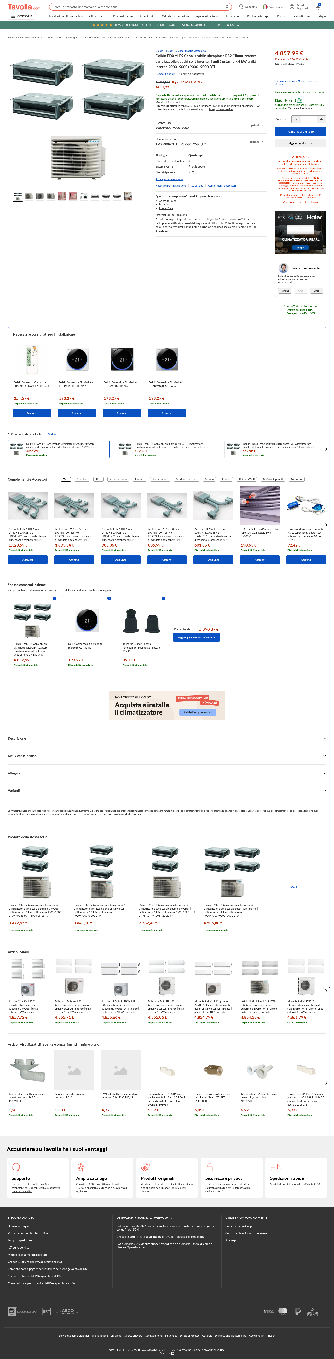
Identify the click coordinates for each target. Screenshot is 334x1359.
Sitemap (230, 1240)
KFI (172, 1353)
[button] (326, 449)
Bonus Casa (166, 208)
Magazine (324, 16)
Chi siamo (116, 1335)
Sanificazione (160, 479)
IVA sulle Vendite (18, 1247)
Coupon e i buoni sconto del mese (246, 1233)
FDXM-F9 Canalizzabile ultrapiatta (186, 50)
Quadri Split (71, 37)
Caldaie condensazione (175, 16)
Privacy (271, 1335)
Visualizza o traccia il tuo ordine (28, 1233)
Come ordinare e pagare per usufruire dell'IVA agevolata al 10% (48, 1269)
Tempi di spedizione (20, 1240)
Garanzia (207, 1335)
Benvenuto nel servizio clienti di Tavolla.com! (83, 1335)
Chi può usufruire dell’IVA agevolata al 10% (35, 1261)
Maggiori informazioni (168, 102)
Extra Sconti (233, 16)
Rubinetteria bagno (258, 16)
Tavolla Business (302, 16)
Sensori (226, 479)
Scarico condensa (186, 479)
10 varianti (197, 185)
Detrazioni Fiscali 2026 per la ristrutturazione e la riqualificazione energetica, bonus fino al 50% (166, 1227)
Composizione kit (165, 73)
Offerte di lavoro (133, 1335)
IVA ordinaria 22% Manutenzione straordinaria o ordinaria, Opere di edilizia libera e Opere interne (164, 1245)
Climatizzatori (97, 16)
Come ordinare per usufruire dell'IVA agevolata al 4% (41, 1283)
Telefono (284, 290)
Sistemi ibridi (147, 16)
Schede (209, 479)
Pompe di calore (123, 16)
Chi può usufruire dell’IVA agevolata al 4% (34, 1276)
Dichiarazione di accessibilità (230, 1335)
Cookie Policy (256, 1335)
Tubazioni (296, 479)
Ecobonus (165, 204)
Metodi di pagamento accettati (27, 1254)
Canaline (82, 479)
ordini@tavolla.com (306, 197)
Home (11, 37)
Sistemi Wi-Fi (247, 479)
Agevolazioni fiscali (207, 16)
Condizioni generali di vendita (161, 1335)
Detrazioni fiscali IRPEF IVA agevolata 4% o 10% (300, 311)
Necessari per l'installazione (171, 185)
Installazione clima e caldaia (66, 16)
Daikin (159, 50)
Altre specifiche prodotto (169, 179)
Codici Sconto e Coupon (240, 1226)
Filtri (98, 479)
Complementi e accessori (222, 185)
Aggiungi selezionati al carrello (196, 637)
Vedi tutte (54, 434)
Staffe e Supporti (273, 479)
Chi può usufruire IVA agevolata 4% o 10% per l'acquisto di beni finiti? (160, 1236)
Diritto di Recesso (189, 1335)
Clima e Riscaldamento (30, 37)
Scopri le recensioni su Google (178, 24)
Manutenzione (118, 479)
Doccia (281, 16)
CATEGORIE (24, 16)
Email (316, 290)
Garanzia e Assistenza (191, 73)
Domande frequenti (20, 1226)
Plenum (139, 479)
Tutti (66, 479)
